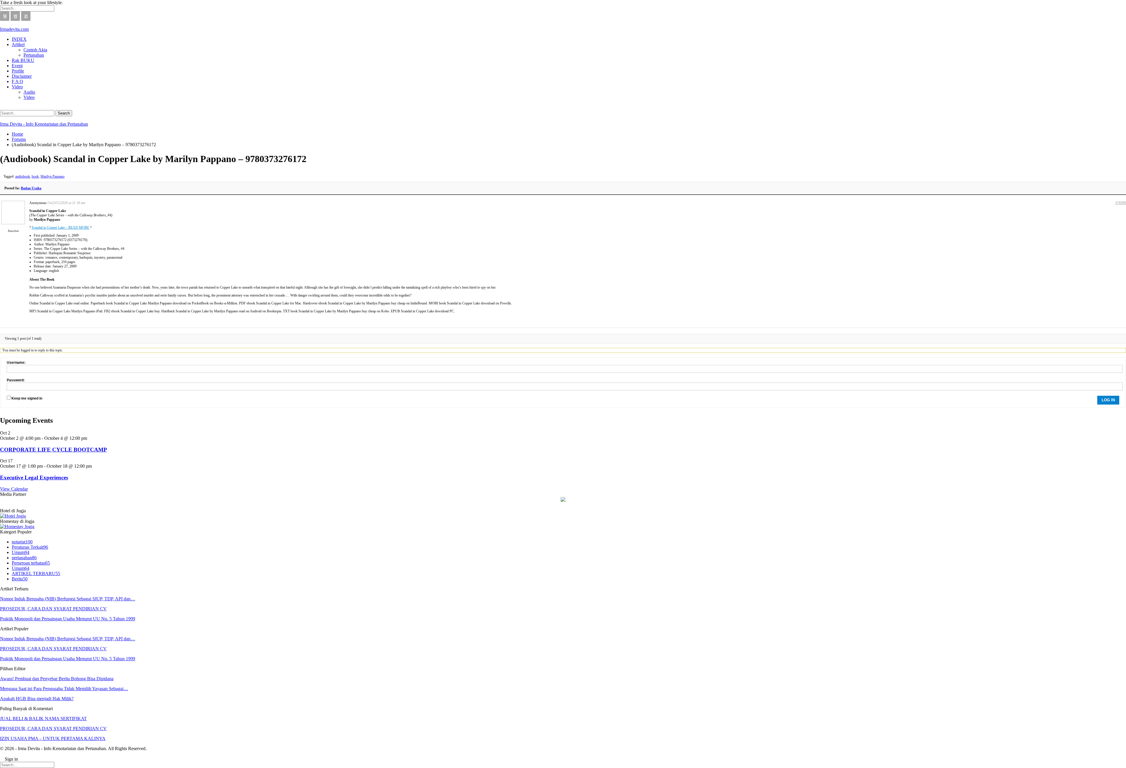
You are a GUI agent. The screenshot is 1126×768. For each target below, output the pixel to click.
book (35, 176)
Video (17, 86)
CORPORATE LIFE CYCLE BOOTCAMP (53, 450)
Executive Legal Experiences (34, 477)
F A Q (17, 81)
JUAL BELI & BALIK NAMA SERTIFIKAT (43, 718)
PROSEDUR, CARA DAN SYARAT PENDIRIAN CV (53, 608)
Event (17, 65)
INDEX (19, 39)
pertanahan (24, 557)
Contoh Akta (35, 49)
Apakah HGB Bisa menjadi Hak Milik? (37, 698)
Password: (16, 380)
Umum (20, 552)
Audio (29, 92)
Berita (20, 578)
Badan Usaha (31, 188)
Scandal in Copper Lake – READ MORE (60, 227)
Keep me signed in (26, 398)
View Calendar (14, 488)
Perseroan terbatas (31, 562)
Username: (16, 363)
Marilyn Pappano (52, 176)
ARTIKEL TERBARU (36, 573)
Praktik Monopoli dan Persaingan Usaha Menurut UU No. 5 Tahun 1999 (67, 618)
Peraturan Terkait (30, 547)
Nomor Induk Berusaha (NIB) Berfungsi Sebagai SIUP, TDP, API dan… (67, 598)
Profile (18, 70)
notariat (22, 541)
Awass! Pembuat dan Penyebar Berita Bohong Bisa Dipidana (56, 678)
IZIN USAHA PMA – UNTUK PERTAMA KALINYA (53, 738)
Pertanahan (33, 55)
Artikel (18, 44)
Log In (1108, 400)
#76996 (1120, 203)
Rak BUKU (23, 60)
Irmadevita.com (14, 29)
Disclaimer (22, 76)
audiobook (22, 176)
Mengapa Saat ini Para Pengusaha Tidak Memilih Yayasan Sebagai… (64, 688)
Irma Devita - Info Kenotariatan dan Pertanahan (44, 124)
